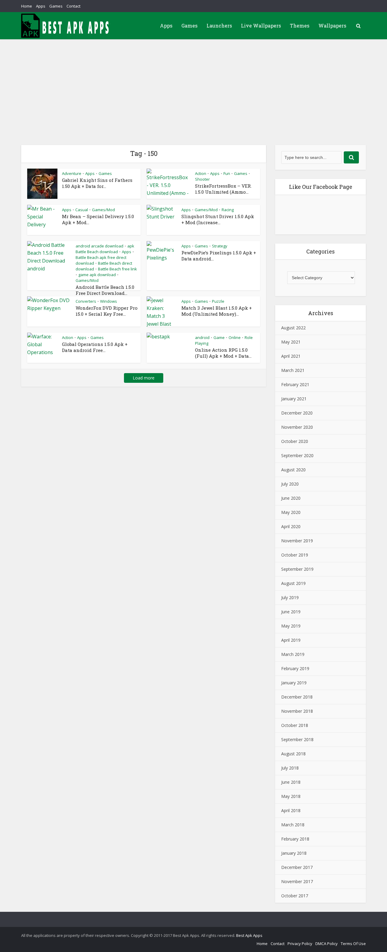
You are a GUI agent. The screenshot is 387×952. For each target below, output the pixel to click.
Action (200, 173)
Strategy (219, 246)
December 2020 (297, 413)
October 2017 (294, 896)
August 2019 (293, 583)
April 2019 (291, 640)
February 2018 (295, 839)
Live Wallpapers (261, 25)
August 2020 (293, 470)
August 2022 (293, 328)
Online (235, 337)
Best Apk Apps (249, 935)
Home (26, 6)
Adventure (71, 173)
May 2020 (291, 512)
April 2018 (291, 810)
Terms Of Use (353, 943)
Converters (86, 301)
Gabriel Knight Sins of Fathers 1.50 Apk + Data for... (97, 183)
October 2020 (294, 441)
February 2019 (295, 668)
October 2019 (294, 555)
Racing (228, 209)
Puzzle (218, 301)
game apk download (97, 274)
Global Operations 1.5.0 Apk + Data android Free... (95, 347)
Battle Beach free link (117, 269)
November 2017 (297, 881)
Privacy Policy (300, 943)
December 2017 (297, 867)
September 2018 (297, 739)
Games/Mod (103, 209)
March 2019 (292, 654)
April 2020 (291, 526)
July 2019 (290, 597)
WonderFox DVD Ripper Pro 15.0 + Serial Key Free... (107, 311)
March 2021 (292, 370)
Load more (143, 378)
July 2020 (290, 484)
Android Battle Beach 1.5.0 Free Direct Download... (105, 290)
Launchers (219, 25)
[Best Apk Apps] (66, 26)
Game (219, 337)
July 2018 (290, 768)
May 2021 (291, 342)
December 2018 (297, 697)
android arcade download (99, 246)
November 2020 (297, 427)
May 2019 (291, 626)
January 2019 (294, 683)
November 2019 (297, 541)
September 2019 (297, 569)
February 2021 (295, 384)
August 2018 (293, 754)
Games (56, 6)
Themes (299, 25)
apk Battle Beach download (105, 248)
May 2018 (291, 796)
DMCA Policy (326, 943)
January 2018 (294, 853)
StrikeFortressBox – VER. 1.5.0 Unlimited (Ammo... (223, 189)
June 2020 (291, 498)
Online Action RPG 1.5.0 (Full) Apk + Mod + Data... (223, 353)
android (202, 337)
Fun (226, 173)
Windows (108, 301)
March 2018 (292, 825)
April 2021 (291, 356)
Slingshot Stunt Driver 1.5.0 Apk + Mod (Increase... (217, 219)
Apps (40, 6)
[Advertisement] (193, 84)
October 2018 (294, 725)
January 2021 (294, 399)
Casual (81, 209)
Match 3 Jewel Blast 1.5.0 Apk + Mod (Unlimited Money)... (216, 311)
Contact (73, 6)
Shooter (202, 179)
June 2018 (291, 782)
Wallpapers (332, 25)
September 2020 (297, 455)
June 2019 (291, 612)
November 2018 (297, 711)
